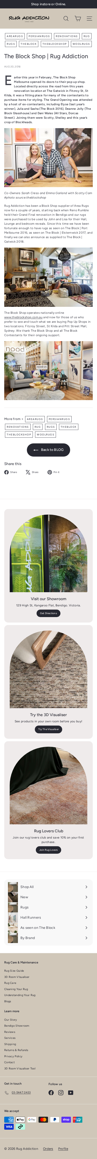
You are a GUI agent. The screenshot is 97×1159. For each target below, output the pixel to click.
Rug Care (10, 983)
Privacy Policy (13, 1056)
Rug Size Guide (14, 970)
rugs (11, 44)
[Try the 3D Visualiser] (48, 669)
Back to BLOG (52, 450)
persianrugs (39, 36)
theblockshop (55, 44)
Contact (9, 1062)
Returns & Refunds (16, 1050)
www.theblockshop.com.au (23, 317)
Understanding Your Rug (20, 995)
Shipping (10, 1044)
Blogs (7, 1001)
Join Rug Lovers (48, 849)
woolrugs (81, 44)
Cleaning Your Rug (16, 989)
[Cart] (78, 18)
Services (9, 1038)
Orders (48, 1149)
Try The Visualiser (48, 729)
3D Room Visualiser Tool (19, 1068)
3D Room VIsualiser (16, 977)
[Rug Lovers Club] (48, 785)
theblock (29, 44)
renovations (67, 36)
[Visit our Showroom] (48, 553)
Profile (63, 1149)
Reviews (9, 1032)
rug (87, 36)
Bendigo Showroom (16, 1025)
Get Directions (48, 613)
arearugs (15, 36)
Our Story (10, 1019)
